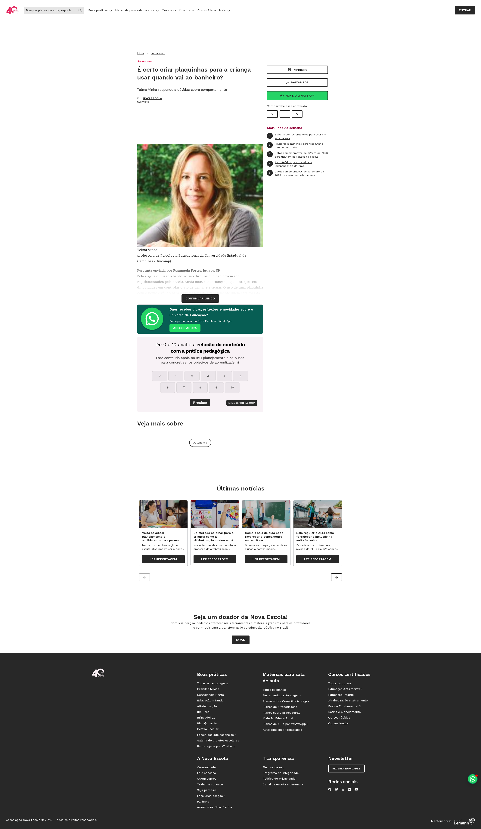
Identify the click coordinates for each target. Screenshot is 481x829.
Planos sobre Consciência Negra (286, 701)
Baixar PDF (300, 82)
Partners (203, 801)
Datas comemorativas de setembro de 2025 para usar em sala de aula (296, 173)
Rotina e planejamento (344, 712)
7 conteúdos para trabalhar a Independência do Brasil (290, 164)
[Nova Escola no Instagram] (343, 789)
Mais (222, 10)
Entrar (465, 10)
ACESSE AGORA (185, 328)
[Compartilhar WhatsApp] (272, 114)
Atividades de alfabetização (282, 730)
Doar (240, 640)
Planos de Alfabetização (280, 707)
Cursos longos (338, 723)
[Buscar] (80, 10)
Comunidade (206, 10)
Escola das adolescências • (216, 735)
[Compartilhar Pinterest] (297, 114)
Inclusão (203, 712)
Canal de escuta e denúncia (283, 784)
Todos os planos (274, 689)
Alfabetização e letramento (348, 700)
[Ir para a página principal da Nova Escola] (12, 10)
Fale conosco (206, 773)
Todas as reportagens (212, 683)
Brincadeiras (206, 717)
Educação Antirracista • (345, 689)
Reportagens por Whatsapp (216, 746)
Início (140, 53)
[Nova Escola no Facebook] (329, 789)
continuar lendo (200, 298)
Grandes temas (208, 689)
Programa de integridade (281, 773)
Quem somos (206, 778)
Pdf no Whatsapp (300, 95)
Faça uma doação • (211, 796)
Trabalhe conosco (210, 784)
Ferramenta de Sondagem (282, 695)
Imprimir (300, 69)
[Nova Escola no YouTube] (356, 789)
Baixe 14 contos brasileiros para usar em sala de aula (297, 136)
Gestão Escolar (208, 729)
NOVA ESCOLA (152, 98)
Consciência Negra (210, 695)
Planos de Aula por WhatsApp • (285, 724)
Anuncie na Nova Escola (214, 807)
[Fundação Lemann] (464, 821)
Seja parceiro (206, 790)
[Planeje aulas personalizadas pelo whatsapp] (473, 779)
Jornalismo (158, 53)
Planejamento (207, 723)
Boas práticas (98, 10)
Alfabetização (207, 706)
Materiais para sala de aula (134, 10)
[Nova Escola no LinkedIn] (349, 789)
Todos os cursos (340, 683)
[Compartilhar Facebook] (285, 114)
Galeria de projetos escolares (218, 740)
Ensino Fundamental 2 (344, 706)
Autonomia (200, 442)
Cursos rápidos (339, 717)
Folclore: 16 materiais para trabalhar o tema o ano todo (296, 145)
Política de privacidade (279, 778)
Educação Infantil (210, 700)
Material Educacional (278, 718)
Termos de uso (273, 767)
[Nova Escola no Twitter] (336, 789)
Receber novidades (346, 768)
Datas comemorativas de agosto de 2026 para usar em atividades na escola (298, 154)
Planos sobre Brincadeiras (281, 712)
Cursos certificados (176, 10)
